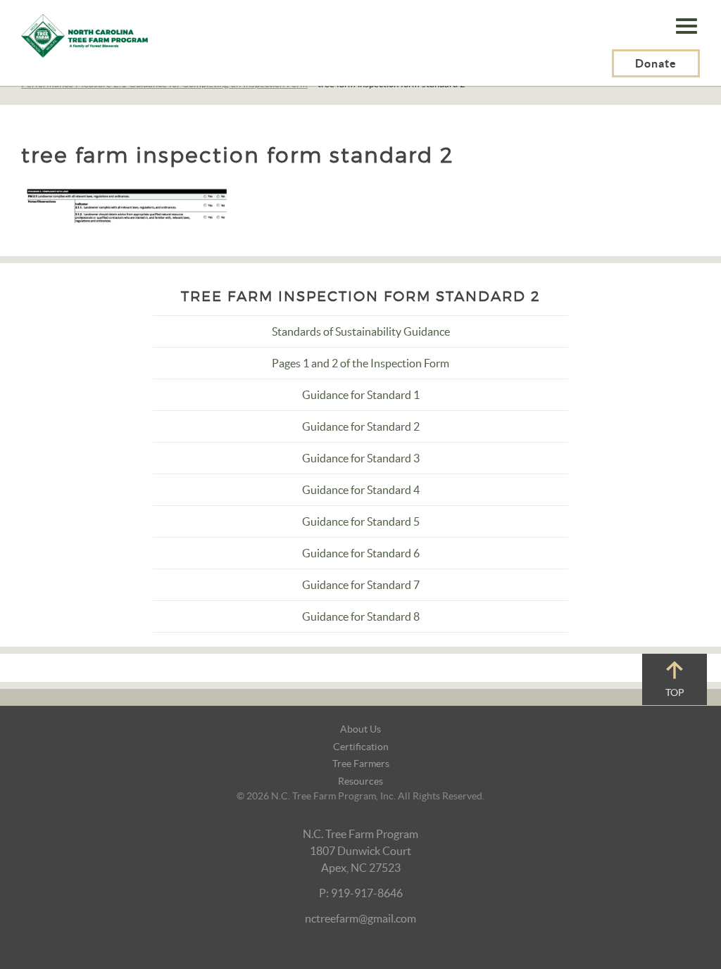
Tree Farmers (360, 763)
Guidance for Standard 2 (361, 426)
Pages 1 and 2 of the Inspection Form (360, 363)
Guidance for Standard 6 (361, 553)
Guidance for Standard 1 (361, 394)
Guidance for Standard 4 (361, 489)
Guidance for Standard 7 (361, 584)
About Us (360, 729)
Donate (656, 63)
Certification (361, 746)
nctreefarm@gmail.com (360, 918)
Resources (360, 781)
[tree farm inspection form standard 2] (126, 202)
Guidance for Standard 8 (361, 616)
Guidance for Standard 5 (361, 521)
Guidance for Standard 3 (361, 458)
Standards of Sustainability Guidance (361, 331)
